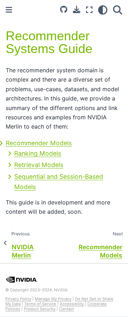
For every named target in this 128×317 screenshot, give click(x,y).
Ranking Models (37, 153)
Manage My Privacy (53, 298)
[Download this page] (76, 9)
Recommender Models (39, 143)
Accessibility (72, 303)
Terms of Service (40, 303)
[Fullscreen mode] (89, 10)
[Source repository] (63, 10)
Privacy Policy (18, 298)
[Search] (117, 10)
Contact (66, 308)
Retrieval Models (38, 164)
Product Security (39, 308)
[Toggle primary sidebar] (9, 9)
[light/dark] (102, 10)
